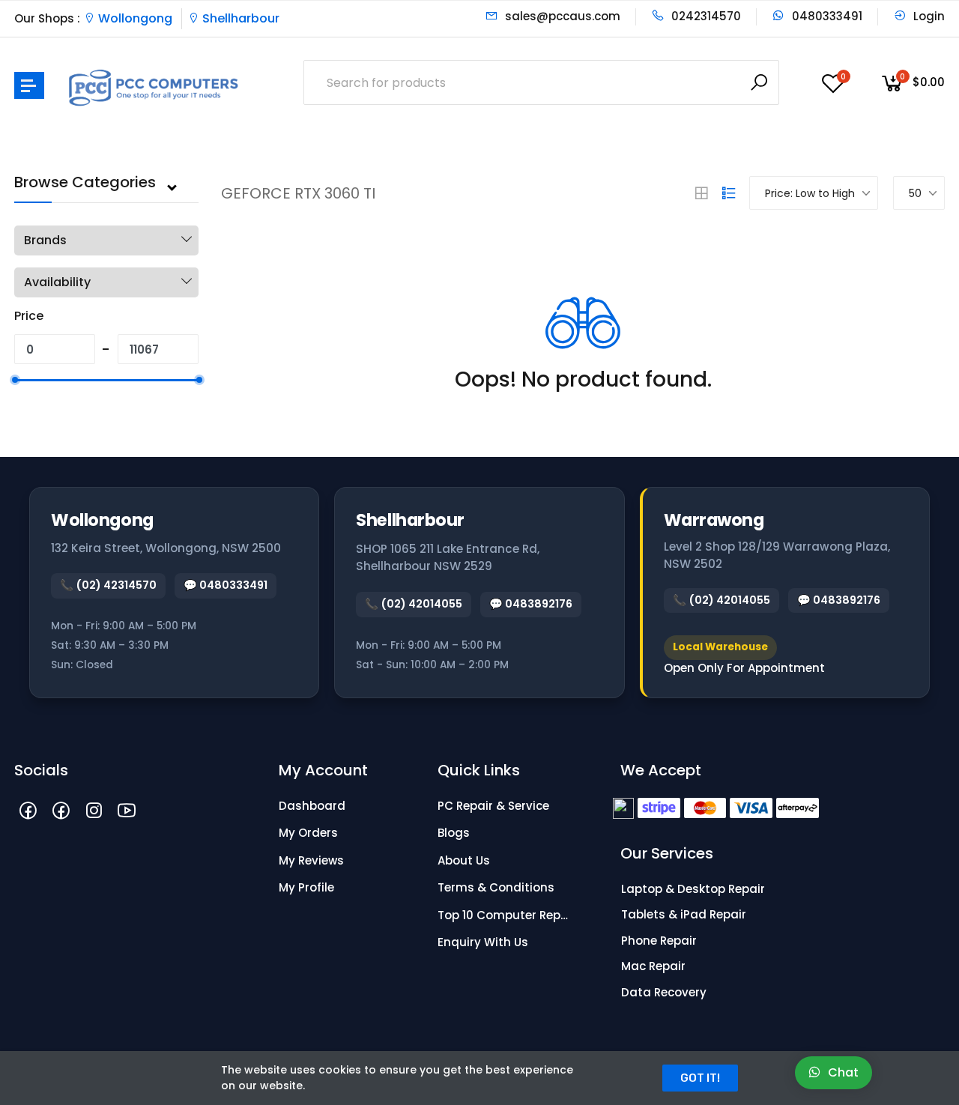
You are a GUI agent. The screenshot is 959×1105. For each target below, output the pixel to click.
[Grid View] (701, 193)
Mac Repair (653, 966)
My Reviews (311, 860)
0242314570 (704, 16)
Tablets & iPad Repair (683, 914)
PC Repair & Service (493, 806)
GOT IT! (700, 1078)
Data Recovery (664, 992)
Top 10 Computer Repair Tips (506, 915)
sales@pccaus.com (561, 16)
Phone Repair (659, 940)
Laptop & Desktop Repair (693, 889)
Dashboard (312, 806)
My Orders (308, 833)
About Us (464, 860)
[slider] (14, 380)
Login (927, 16)
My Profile (306, 887)
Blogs (454, 833)
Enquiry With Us (483, 942)
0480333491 (825, 16)
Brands (45, 240)
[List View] (729, 193)
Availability (57, 282)
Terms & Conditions (496, 887)
